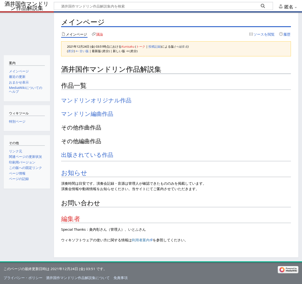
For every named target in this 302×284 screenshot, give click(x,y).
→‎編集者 (182, 46)
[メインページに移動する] (27, 33)
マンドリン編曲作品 (87, 114)
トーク (140, 46)
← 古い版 (82, 51)
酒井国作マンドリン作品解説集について (78, 277)
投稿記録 (154, 46)
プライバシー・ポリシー (23, 277)
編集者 (70, 218)
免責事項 (120, 277)
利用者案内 (141, 240)
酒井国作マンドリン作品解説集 (26, 6)
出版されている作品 (87, 155)
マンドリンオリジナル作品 (96, 100)
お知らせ (74, 172)
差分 (71, 51)
